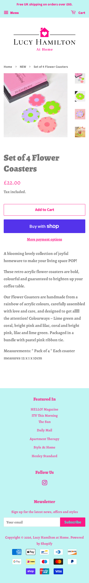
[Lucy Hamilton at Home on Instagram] (44, 483)
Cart (81, 12)
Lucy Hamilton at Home (51, 537)
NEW (23, 67)
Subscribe (72, 522)
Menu (14, 12)
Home (8, 67)
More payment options (44, 239)
